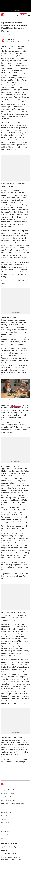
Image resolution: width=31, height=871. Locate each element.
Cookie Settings (6, 838)
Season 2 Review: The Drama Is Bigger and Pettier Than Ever (14, 576)
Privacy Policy (5, 831)
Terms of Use (5, 835)
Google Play (12, 847)
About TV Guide (6, 812)
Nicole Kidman (13, 75)
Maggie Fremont (10, 39)
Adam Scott (8, 212)
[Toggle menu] (29, 15)
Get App (23, 15)
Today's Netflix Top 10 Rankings (10, 790)
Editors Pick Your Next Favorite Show (12, 804)
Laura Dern (21, 80)
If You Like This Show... (8, 793)
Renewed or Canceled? (8, 800)
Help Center (5, 823)
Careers (3, 819)
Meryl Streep (16, 405)
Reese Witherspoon (16, 73)
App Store (4, 847)
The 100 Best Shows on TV (9, 797)
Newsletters (5, 816)
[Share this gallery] (29, 40)
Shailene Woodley (9, 78)
